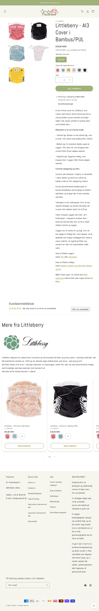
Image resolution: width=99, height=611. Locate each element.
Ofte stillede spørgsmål (58, 512)
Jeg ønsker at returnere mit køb (37, 505)
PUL (62, 257)
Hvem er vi (31, 482)
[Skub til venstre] (44, 457)
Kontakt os (31, 488)
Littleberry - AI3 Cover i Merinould (16, 426)
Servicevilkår (32, 521)
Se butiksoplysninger (65, 104)
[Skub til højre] (54, 457)
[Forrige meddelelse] (4, 2)
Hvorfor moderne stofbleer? (56, 483)
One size (61, 59)
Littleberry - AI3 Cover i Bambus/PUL (64, 426)
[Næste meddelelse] (94, 2)
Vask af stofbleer (55, 491)
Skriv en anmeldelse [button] (80, 309)
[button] (5, 11)
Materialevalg (54, 501)
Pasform (53, 507)
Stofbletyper (54, 496)
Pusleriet (13, 605)
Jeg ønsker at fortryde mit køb (37, 514)
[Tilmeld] (46, 585)
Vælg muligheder (24, 446)
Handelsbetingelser (35, 493)
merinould (72, 257)
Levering (69, 50)
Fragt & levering (33, 499)
